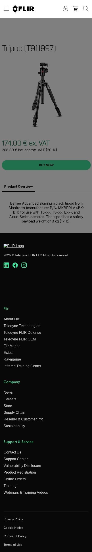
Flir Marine (12, 346)
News (8, 392)
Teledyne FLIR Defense (22, 332)
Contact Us (12, 452)
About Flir (11, 319)
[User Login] (63, 9)
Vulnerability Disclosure (22, 466)
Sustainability (14, 426)
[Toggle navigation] (6, 9)
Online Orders (15, 479)
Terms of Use (13, 544)
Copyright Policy (15, 536)
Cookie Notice (13, 527)
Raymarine (12, 359)
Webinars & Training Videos (26, 492)
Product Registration (20, 472)
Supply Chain (14, 412)
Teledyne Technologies (22, 326)
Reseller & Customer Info (23, 419)
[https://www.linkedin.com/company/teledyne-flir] (6, 265)
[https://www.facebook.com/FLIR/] (15, 265)
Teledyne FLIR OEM (20, 339)
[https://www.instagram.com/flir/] (24, 265)
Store (8, 406)
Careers (10, 399)
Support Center (16, 459)
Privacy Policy (13, 519)
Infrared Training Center (22, 366)
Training (10, 486)
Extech (9, 353)
